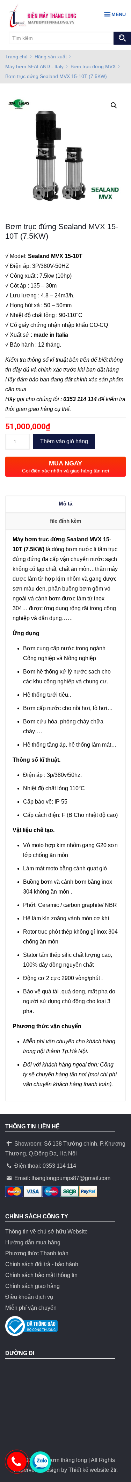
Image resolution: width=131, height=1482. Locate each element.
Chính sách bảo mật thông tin (41, 1275)
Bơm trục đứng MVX (93, 66)
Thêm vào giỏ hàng (64, 441)
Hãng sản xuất (51, 56)
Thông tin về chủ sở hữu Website (46, 1232)
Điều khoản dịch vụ (29, 1297)
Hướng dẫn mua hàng (32, 1242)
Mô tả (65, 504)
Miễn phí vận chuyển (31, 1308)
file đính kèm (65, 521)
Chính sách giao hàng (32, 1286)
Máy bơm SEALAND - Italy (34, 66)
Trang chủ (16, 56)
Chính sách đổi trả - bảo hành (41, 1264)
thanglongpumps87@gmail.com (70, 1178)
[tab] (65, 504)
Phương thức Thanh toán (36, 1253)
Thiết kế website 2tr (92, 1470)
